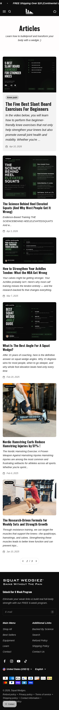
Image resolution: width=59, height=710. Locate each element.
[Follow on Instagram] (11, 661)
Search (36, 634)
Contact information (30, 698)
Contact (7, 651)
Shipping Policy (40, 646)
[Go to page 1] (23, 561)
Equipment (9, 640)
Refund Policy (39, 640)
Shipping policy (10, 698)
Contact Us (38, 651)
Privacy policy (26, 694)
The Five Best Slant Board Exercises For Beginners (28, 106)
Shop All (7, 629)
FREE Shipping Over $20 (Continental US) (33, 3)
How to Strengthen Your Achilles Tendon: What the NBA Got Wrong (25, 270)
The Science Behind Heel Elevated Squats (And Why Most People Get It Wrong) (27, 207)
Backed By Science (43, 629)
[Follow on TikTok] (25, 661)
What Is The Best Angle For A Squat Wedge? (26, 347)
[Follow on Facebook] (4, 661)
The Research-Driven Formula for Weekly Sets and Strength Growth (25, 522)
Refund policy (9, 694)
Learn (6, 646)
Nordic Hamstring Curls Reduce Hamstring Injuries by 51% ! (24, 443)
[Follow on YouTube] (18, 661)
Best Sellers (9, 634)
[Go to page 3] (36, 561)
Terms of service (43, 694)
